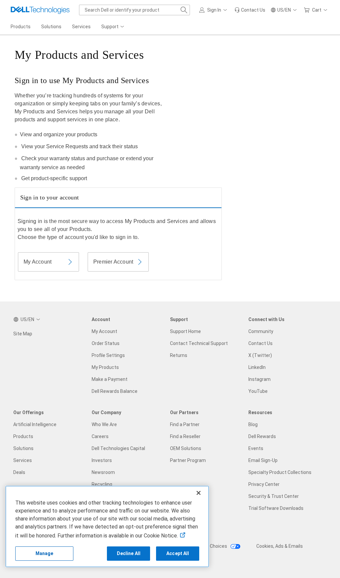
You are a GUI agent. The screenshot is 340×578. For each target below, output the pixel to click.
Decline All (129, 553)
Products (23, 436)
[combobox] (134, 10)
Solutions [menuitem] (51, 26)
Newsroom (103, 472)
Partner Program (188, 460)
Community (260, 331)
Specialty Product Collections (279, 472)
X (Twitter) (260, 355)
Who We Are (104, 424)
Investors (102, 460)
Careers (100, 436)
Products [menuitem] (21, 26)
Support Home (185, 331)
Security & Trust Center (273, 496)
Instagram (259, 379)
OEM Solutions (185, 448)
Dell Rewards (262, 436)
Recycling (102, 484)
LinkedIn (257, 367)
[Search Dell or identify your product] (184, 10)
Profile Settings (108, 355)
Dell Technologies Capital (118, 448)
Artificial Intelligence (34, 424)
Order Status (106, 343)
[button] (214, 10)
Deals (19, 472)
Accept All (177, 553)
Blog (253, 424)
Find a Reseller (185, 436)
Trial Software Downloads (275, 508)
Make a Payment (110, 379)
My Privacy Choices (207, 546)
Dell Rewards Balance (114, 391)
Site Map (22, 333)
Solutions (23, 448)
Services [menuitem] (81, 26)
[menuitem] (113, 27)
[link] (250, 10)
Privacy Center (264, 484)
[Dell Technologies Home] (40, 10)
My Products (105, 367)
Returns (178, 355)
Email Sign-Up (263, 460)
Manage (44, 553)
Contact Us (260, 343)
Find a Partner (185, 424)
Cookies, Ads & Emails (279, 546)
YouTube (258, 391)
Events (255, 448)
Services (22, 460)
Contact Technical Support (199, 343)
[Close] (198, 493)
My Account (104, 331)
